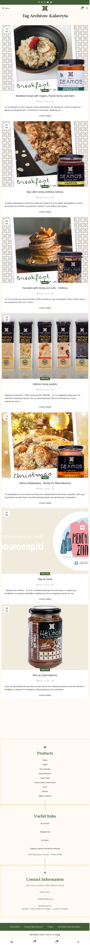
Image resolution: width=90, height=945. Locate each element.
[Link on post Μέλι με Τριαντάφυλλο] (45, 637)
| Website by (52, 935)
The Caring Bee (45, 769)
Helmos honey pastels (45, 384)
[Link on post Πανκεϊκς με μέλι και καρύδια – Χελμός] (45, 250)
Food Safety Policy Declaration (69, 927)
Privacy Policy (15, 927)
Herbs (45, 787)
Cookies (50, 927)
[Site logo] (45, 8)
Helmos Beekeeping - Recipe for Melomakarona (45, 483)
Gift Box (45, 791)
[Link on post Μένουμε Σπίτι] (45, 541)
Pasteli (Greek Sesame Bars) (45, 782)
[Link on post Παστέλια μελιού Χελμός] (45, 346)
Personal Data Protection (33, 927)
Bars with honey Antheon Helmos (45, 192)
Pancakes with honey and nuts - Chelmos (45, 288)
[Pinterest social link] (50, 2)
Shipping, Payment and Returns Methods (45, 849)
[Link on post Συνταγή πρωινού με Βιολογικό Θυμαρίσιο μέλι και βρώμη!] (45, 58)
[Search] (87, 8)
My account (45, 823)
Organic (45, 765)
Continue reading (45, 116)
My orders (45, 840)
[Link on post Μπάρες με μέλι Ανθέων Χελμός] (45, 154)
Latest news (45, 378)
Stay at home (45, 579)
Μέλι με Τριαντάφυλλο (45, 675)
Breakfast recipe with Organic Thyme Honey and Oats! (45, 95)
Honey (45, 760)
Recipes (45, 90)
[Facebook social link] (39, 2)
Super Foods (45, 778)
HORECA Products (45, 796)
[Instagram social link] (44, 2)
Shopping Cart (45, 832)
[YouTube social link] (47, 2)
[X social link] (41, 2)
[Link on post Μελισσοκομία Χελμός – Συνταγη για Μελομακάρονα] (45, 445)
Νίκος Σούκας (44, 101)
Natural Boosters (45, 773)
